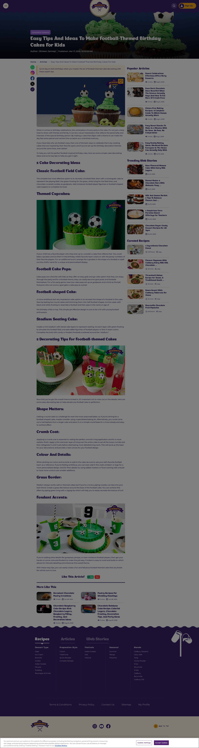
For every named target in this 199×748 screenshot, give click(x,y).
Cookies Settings (144, 743)
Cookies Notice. (61, 746)
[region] (99, 743)
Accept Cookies (161, 743)
